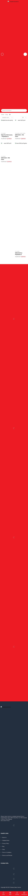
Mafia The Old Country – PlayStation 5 (6, 135)
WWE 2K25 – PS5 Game (5, 158)
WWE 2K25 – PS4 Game (19, 135)
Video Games (22, 133)
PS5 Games (3, 133)
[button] (2, 54)
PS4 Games (17, 133)
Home (2, 114)
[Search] (25, 110)
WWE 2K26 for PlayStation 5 (18, 253)
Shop (6, 114)
